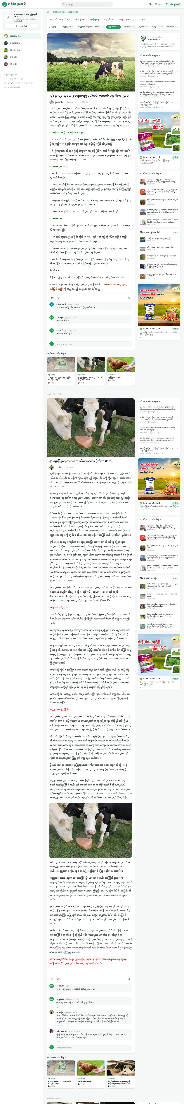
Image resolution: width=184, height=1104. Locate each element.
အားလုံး (175, 232)
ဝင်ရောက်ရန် (22, 26)
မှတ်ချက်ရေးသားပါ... (65, 344)
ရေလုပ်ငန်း (108, 19)
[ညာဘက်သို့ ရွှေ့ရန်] (176, 26)
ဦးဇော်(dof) (59, 102)
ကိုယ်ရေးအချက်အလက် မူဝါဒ (14, 79)
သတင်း (143, 19)
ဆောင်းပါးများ (15, 36)
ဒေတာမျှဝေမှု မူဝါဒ (27, 83)
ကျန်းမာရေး (73, 12)
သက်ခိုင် (58, 467)
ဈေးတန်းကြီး (15, 50)
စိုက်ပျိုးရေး (80, 19)
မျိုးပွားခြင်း (157, 27)
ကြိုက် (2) (59, 1026)
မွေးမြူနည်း (68, 27)
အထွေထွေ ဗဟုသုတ (126, 19)
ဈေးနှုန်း (13, 64)
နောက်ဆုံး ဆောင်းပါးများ (60, 19)
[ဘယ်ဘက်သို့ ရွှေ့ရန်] (50, 26)
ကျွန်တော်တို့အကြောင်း (11, 75)
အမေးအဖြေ (15, 43)
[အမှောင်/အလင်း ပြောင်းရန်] (150, 4)
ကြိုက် (58, 312)
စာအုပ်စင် (13, 57)
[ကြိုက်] (52, 297)
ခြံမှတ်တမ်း (143, 27)
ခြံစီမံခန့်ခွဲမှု (129, 27)
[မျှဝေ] (129, 297)
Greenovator (72, 102)
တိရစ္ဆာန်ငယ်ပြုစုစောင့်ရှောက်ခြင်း (90, 27)
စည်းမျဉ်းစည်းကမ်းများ (12, 83)
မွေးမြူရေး (95, 19)
